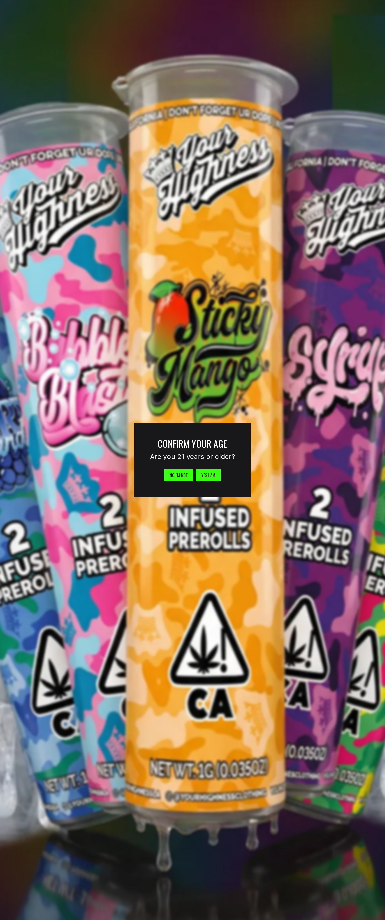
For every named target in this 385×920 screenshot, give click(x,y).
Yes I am (208, 475)
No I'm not (179, 475)
